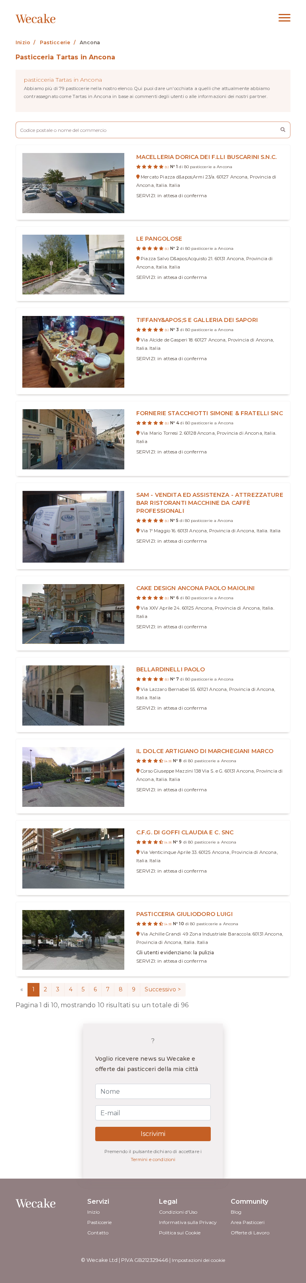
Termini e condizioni (153, 1159)
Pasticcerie (99, 1222)
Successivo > (163, 989)
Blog (236, 1212)
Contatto (97, 1233)
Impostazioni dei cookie (198, 1260)
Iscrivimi (153, 1134)
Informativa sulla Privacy (188, 1222)
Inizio (93, 1212)
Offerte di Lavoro (250, 1233)
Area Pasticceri (248, 1222)
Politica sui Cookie (179, 1233)
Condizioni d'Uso (178, 1212)
